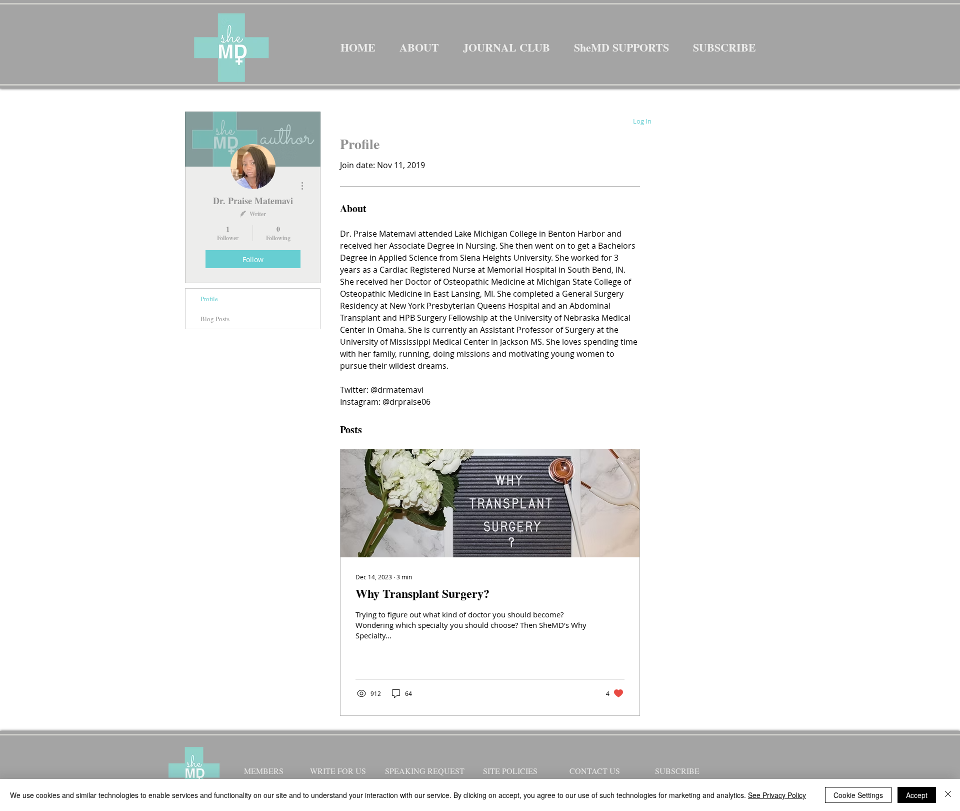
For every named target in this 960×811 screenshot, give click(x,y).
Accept (917, 795)
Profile (209, 298)
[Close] (948, 795)
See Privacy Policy (777, 795)
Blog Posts (215, 318)
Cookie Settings (858, 795)
